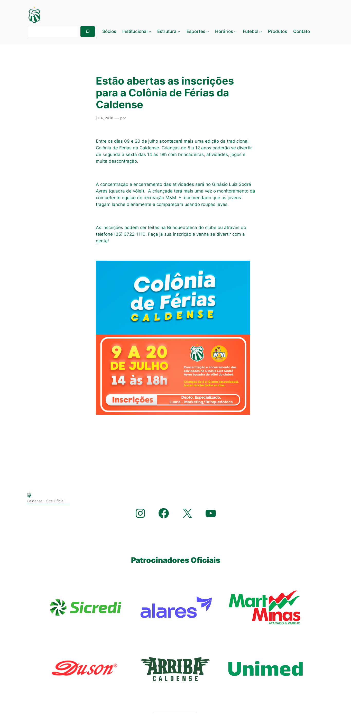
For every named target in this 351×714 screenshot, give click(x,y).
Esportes (196, 31)
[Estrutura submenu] (179, 31)
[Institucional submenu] (150, 31)
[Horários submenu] (235, 31)
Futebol (250, 31)
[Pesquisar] (87, 31)
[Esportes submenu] (207, 31)
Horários (224, 31)
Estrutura (167, 31)
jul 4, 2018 (104, 118)
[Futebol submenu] (260, 31)
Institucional (134, 31)
